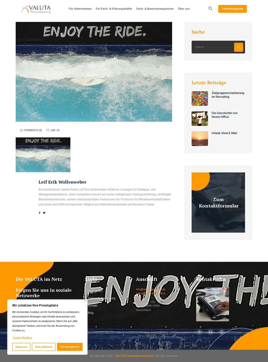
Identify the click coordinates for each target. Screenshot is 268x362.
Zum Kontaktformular (219, 202)
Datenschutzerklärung (101, 298)
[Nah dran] (85, 301)
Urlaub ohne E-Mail (224, 133)
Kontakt (92, 305)
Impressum (95, 291)
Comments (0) (33, 130)
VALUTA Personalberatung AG (134, 356)
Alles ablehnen (44, 346)
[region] (47, 327)
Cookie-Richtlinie (22, 337)
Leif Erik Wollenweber (62, 182)
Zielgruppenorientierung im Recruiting (228, 95)
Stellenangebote (232, 8)
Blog (91, 313)
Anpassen (21, 346)
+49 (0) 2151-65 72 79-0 (150, 293)
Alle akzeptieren (69, 346)
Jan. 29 (54, 130)
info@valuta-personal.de (150, 289)
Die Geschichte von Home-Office (225, 115)
